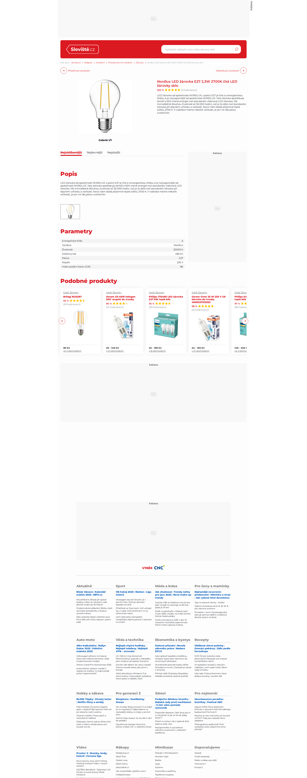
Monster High (161, 756)
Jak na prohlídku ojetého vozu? (131, 771)
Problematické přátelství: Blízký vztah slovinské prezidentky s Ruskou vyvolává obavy (94, 611)
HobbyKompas (123, 774)
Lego (157, 764)
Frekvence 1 (200, 764)
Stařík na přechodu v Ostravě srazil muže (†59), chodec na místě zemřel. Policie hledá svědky (173, 614)
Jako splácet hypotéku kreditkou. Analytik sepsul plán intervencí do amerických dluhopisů (171, 658)
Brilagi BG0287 (72, 296)
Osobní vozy (122, 760)
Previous (62, 321)
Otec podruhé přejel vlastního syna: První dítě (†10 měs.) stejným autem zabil (93, 619)
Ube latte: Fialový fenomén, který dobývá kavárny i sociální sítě (211, 674)
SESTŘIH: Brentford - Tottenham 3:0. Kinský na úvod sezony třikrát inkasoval (93, 772)
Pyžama (159, 767)
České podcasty (202, 756)
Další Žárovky (71, 292)
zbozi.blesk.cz (122, 767)
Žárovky (140, 63)
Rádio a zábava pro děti (206, 760)
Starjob (198, 753)
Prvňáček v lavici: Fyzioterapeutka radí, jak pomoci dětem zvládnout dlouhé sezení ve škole (211, 615)
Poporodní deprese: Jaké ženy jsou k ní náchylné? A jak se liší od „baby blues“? (172, 715)
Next (245, 321)
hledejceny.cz (122, 753)
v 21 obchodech (115, 350)
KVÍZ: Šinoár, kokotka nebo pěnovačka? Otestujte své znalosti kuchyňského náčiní (211, 658)
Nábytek (88, 63)
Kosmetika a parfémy (165, 771)
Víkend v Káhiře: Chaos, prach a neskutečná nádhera (91, 716)
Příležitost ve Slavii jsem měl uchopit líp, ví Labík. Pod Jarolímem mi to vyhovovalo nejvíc (133, 611)
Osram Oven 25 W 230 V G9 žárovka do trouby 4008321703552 (208, 299)
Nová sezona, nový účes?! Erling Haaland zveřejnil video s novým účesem (91, 763)
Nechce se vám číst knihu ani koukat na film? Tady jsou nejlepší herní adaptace (212, 718)
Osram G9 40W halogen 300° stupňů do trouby (120, 298)
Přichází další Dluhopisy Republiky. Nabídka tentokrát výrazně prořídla (171, 674)
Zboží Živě (121, 756)
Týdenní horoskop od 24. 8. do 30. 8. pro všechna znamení (211, 607)
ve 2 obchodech (72, 350)
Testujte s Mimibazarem (166, 753)
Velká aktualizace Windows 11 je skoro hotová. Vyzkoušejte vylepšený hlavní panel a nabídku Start (133, 676)
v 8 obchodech (157, 350)
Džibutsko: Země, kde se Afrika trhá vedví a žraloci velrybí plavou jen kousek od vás (93, 724)
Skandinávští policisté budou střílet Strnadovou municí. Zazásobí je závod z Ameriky (173, 667)
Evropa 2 (199, 767)
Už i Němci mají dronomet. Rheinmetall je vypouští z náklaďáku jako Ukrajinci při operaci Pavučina (133, 658)
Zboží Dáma (122, 764)
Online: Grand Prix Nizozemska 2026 (93, 664)
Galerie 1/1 (105, 140)
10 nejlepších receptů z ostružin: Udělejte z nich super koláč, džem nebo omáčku (211, 667)
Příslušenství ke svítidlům (120, 63)
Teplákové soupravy (164, 774)
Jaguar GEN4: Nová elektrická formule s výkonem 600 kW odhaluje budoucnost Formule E (213, 709)
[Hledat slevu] (236, 49)
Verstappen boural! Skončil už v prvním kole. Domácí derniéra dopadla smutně (131, 602)
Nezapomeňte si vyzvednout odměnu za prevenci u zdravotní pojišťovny (170, 730)
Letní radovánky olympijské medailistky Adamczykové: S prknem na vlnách (134, 619)
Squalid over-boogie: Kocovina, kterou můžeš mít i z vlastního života (133, 725)
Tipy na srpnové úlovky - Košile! (210, 602)
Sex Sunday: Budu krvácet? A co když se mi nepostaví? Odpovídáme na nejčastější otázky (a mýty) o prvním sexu (134, 711)
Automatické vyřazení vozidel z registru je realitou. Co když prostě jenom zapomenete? (92, 671)
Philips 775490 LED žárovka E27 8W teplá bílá (166, 298)
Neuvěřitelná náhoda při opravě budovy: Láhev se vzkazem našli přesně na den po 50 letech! (91, 602)
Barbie (158, 760)
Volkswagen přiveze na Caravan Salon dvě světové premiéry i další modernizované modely (92, 658)
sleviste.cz (76, 63)
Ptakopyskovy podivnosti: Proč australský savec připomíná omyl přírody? (210, 727)
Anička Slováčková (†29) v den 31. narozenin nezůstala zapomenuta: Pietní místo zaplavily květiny (171, 622)
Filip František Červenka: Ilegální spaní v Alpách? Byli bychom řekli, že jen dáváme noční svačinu (94, 709)
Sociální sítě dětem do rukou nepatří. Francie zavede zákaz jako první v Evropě (133, 667)
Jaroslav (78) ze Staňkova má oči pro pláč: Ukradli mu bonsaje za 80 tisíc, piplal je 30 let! (172, 605)
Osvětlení (100, 63)
